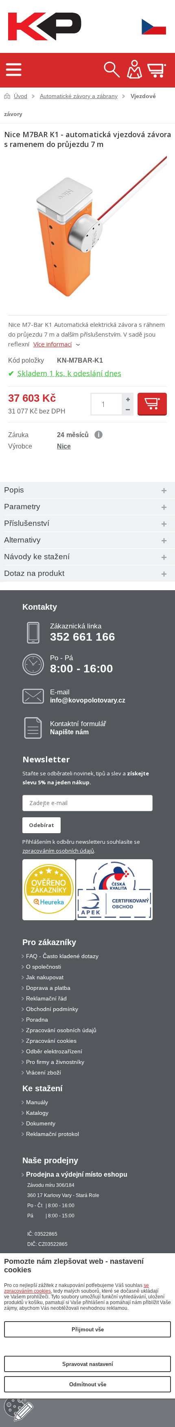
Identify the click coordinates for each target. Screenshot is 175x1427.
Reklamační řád (46, 998)
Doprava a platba (48, 988)
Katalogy (37, 1113)
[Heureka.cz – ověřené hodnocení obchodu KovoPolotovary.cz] (49, 889)
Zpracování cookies (51, 1040)
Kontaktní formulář (78, 727)
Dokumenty (40, 1123)
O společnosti (43, 966)
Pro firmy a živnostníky (55, 1062)
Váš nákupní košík (156, 70)
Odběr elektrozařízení (54, 1051)
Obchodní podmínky (52, 1009)
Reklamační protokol (52, 1134)
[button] (127, 399)
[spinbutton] (105, 404)
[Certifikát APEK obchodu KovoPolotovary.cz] (114, 918)
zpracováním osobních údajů (58, 850)
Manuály (37, 1102)
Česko (148, 27)
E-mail (87, 696)
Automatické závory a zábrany (79, 96)
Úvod (20, 96)
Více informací (52, 344)
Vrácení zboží (43, 1072)
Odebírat (41, 825)
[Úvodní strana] (42, 27)
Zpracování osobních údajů (61, 1030)
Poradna (37, 1019)
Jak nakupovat (44, 977)
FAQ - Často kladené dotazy (62, 956)
